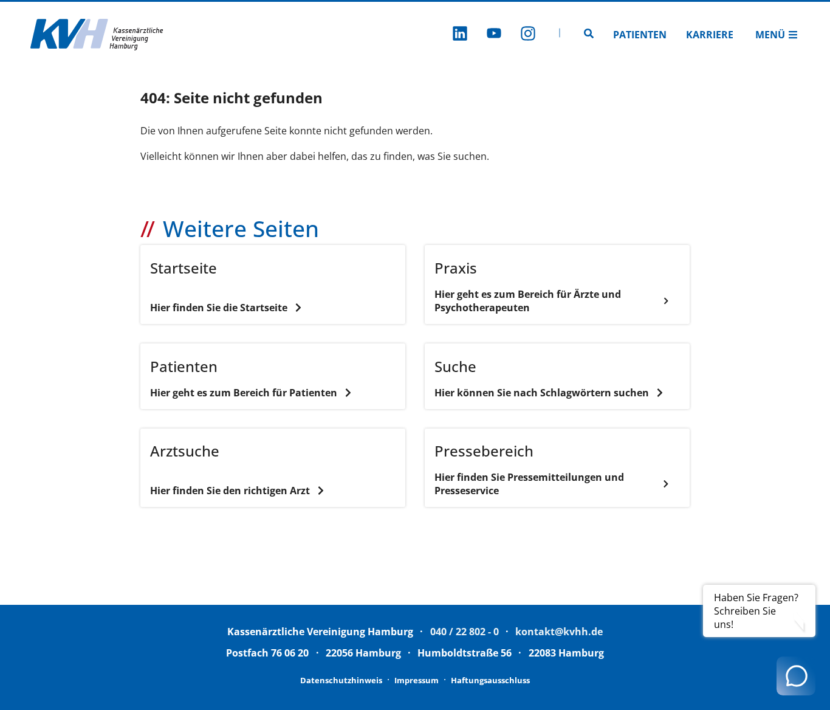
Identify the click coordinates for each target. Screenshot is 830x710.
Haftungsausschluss (490, 680)
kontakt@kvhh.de (559, 631)
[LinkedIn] (460, 35)
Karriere (709, 34)
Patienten (640, 34)
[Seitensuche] (589, 34)
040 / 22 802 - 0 (464, 631)
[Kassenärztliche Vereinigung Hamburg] (97, 35)
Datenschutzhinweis (341, 680)
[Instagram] (528, 35)
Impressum (416, 680)
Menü (770, 34)
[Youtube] (494, 35)
